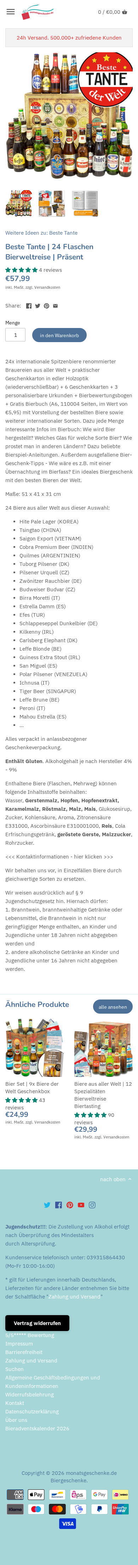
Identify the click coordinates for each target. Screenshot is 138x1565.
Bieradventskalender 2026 (37, 1428)
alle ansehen (113, 1006)
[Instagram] (92, 1205)
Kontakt (14, 1403)
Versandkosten (47, 287)
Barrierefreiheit (23, 1352)
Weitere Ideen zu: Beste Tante (41, 232)
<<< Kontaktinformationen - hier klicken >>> (59, 856)
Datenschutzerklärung (32, 1411)
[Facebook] (58, 1205)
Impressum (19, 1343)
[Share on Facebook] (28, 304)
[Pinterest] (70, 1205)
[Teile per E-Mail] (55, 304)
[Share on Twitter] (37, 304)
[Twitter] (47, 1205)
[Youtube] (81, 1205)
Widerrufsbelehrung (29, 1394)
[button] (22, 269)
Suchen (14, 1369)
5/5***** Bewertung (29, 1335)
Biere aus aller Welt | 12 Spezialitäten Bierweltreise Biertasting (103, 1094)
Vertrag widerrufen (37, 1323)
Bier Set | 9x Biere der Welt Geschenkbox (32, 1087)
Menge (12, 323)
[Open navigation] (10, 11)
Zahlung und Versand (74, 1296)
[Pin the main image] (46, 304)
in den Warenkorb (59, 335)
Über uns (16, 1420)
